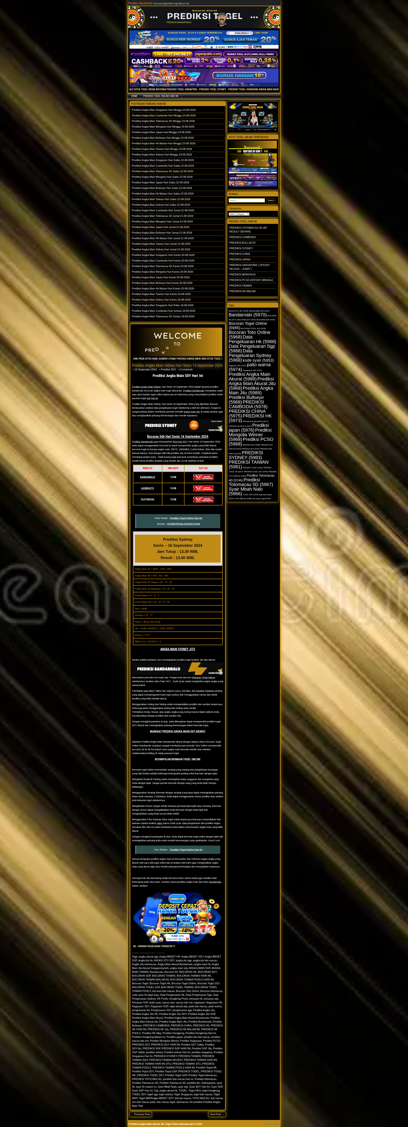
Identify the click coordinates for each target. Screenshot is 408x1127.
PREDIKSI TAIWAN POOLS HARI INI (173, 1067)
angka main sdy (192, 411)
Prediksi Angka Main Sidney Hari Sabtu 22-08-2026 (161, 204)
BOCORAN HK (188, 972)
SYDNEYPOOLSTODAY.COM (183, 524)
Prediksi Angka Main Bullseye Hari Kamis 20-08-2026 (162, 283)
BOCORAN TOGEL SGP (146, 987)
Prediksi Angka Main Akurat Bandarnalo (186, 1018)
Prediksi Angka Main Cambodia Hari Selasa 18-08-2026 (163, 310)
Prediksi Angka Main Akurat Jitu (252, 383)
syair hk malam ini (146, 1086)
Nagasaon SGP (159, 1006)
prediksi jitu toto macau (197, 1037)
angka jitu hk (145, 960)
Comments (186, 369)
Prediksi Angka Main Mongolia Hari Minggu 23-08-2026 (163, 126)
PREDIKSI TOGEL (189, 1071)
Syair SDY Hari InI (199, 1086)
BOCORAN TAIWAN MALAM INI (150, 979)
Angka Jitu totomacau (144, 964)
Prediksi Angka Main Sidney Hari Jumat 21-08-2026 (161, 249)
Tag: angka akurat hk (165, 1090)
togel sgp (152, 1094)
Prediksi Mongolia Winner (164, 1040)
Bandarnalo (215, 881)
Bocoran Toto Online (187, 991)
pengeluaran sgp (182, 1010)
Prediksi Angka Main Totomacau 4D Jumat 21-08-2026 (162, 216)
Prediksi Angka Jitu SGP (201, 1014)
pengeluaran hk (141, 1010)
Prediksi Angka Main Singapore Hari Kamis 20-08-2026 (163, 255)
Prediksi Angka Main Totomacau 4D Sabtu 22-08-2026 (162, 171)
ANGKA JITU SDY (164, 960)
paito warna (215, 1006)
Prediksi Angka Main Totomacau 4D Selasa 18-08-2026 (163, 316)
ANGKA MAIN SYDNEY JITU (177, 649)
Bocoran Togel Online (184, 983)
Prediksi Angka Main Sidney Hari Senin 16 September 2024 (177, 365)
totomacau (182, 1102)
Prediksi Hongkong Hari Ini (201, 1033)
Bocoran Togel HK (160, 983)
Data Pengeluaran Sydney (250, 355)
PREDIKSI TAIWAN (189, 1056)
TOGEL (183, 1090)
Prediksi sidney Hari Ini (177, 1052)
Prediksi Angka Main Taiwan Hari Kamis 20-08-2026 (161, 294)
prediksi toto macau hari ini (178, 1079)
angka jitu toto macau (205, 960)
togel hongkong (211, 1090)
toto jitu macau (183, 1098)
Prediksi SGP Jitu (202, 1048)
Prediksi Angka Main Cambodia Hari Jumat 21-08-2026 (163, 210)
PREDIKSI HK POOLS (240, 426)
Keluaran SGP (140, 1002)
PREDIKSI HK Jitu (158, 1029)
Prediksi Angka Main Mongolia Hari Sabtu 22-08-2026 (162, 177)
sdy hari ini (152, 398)
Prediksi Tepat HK (206, 1067)
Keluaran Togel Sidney (203, 677)
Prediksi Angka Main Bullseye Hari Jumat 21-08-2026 (162, 232)
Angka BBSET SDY (192, 956)
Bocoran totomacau (211, 991)
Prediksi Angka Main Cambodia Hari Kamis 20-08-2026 (163, 260)
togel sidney (166, 1094)
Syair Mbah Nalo (167, 1086)
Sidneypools (208, 1083)
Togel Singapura (183, 1094)
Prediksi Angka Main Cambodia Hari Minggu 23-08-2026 (164, 115)
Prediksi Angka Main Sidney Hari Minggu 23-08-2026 (162, 154)
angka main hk (202, 964)
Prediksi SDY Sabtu (192, 1044)
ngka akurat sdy (178, 1006)
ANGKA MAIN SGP (199, 968)
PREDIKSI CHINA (181, 1025)
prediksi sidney (154, 1052)
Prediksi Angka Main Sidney (146, 386)
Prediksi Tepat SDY (143, 1071)
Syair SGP (217, 1086)
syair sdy (183, 1086)
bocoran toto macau (163, 991)
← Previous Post (140, 1114)
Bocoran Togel (140, 983)
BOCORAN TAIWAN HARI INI (194, 975)
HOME (134, 96)
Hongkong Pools (178, 998)
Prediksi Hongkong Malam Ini (148, 1037)
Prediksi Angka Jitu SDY (173, 1014)
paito (160, 823)
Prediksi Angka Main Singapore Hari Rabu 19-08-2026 (162, 305)
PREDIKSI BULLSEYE (242, 242)
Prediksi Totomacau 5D (173, 1083)
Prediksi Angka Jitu (204, 1010)
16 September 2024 (146, 369)
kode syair (155, 1002)
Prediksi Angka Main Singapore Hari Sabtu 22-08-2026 (163, 160)
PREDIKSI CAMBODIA (156, 1025)
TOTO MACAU (200, 1098)
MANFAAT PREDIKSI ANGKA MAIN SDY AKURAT (177, 731)
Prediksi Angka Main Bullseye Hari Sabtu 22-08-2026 (162, 188)
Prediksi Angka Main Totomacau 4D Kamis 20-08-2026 (163, 266)
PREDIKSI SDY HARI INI (165, 1044)
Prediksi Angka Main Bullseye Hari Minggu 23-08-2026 (163, 137)
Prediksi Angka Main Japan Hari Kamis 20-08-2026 (161, 277)
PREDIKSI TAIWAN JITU (186, 1063)
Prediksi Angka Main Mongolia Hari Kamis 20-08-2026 (162, 271)
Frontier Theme (272, 1124)
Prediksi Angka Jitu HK (145, 1014)
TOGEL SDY (139, 1094)
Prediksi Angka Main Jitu (173, 1021)
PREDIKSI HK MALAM (242, 291)
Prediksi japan (175, 1037)
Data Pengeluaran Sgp (199, 995)
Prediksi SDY (168, 369)
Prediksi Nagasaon (191, 1040)
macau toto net (184, 1002)
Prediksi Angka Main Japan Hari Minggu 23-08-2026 (161, 132)
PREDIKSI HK (201, 1025)
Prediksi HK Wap (151, 1033)
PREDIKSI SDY (141, 1044)
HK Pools (162, 998)
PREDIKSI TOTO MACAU (147, 1079)
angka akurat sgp (148, 956)
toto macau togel (166, 1102)
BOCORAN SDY (207, 972)
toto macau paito (146, 1102)
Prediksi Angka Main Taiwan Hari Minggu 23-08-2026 (162, 149)
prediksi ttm (193, 1083)
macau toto (168, 1002)
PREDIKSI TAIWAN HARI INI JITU (151, 1063)
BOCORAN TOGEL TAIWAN (177, 987)
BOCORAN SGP (141, 975)
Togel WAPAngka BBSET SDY (156, 1098)
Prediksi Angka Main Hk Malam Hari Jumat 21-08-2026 (163, 238)
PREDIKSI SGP (151, 1048)
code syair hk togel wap (145, 995)
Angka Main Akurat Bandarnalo (175, 964)
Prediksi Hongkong (173, 1033)
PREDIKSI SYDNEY (165, 1056)
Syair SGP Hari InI (142, 1090)
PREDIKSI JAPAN (239, 259)
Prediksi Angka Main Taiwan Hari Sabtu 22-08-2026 (161, 199)
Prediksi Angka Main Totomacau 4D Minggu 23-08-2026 (163, 121)
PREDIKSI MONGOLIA (242, 274)
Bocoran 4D (171, 972)
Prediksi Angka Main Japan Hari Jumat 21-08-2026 (160, 227)
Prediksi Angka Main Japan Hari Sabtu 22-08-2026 (160, 182)
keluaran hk (196, 998)
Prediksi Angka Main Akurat (147, 1018)
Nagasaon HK (214, 1002)
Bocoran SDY (180, 441)
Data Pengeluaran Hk (172, 995)
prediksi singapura (202, 1052)
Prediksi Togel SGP (176, 1075)
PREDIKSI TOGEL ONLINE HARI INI (160, 96)
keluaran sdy (211, 998)
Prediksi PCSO (211, 1040)
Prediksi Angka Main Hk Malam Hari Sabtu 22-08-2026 (163, 193)
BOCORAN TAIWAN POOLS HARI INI (192, 979)
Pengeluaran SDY (161, 1010)
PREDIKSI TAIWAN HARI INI (200, 1060)
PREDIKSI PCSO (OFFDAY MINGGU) (251, 280)
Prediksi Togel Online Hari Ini (186, 518)
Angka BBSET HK (169, 956)
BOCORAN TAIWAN (163, 975)
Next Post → (217, 1114)
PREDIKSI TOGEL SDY (150, 1075)
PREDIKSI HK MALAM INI (185, 1029)
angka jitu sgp (184, 960)
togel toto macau (203, 1094)
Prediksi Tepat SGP (166, 1071)
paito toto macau (198, 1006)
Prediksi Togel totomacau (202, 1075)
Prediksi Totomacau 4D (145, 1083)
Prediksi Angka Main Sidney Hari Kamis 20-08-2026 (161, 299)
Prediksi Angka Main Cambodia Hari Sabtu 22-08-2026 (163, 165)
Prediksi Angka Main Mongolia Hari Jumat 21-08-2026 (162, 221)
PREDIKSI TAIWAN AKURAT (165, 1060)
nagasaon (199, 1002)
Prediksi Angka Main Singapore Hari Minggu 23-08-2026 (164, 110)
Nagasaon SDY (140, 1006)
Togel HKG (195, 1090)
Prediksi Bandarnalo (140, 3)
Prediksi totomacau (205, 1079)
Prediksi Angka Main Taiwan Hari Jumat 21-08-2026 (161, 244)
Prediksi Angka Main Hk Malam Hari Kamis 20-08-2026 (163, 288)
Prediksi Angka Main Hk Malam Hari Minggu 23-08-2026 (163, 143)
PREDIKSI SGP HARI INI (176, 1048)
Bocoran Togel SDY (208, 983)
